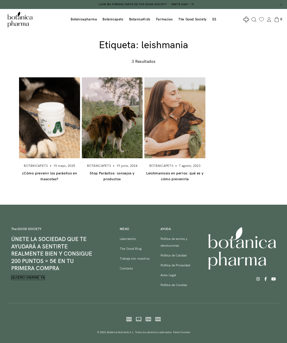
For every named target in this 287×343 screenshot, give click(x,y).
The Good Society (192, 19)
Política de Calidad (174, 255)
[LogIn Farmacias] (246, 19)
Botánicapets (112, 19)
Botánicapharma (84, 19)
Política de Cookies (174, 285)
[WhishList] (261, 19)
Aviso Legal (168, 275)
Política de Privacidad (175, 265)
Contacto (126, 268)
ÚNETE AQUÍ (179, 4)
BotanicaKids (139, 19)
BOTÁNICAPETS (36, 166)
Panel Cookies (181, 332)
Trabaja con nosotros (135, 259)
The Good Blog (130, 249)
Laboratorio (128, 239)
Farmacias (164, 19)
